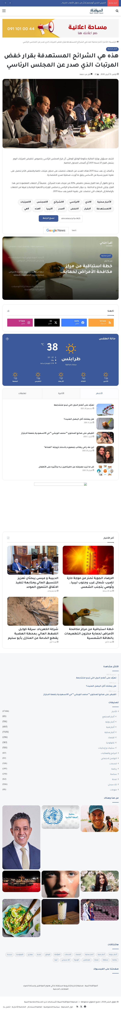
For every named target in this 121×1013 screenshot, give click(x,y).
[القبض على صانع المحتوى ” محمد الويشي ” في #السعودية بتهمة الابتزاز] (105, 438)
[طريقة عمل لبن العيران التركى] (61, 911)
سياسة (113, 774)
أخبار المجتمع (108, 717)
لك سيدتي (112, 785)
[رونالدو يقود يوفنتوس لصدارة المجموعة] (100, 909)
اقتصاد (111, 738)
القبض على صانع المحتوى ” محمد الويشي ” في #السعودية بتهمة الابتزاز (57, 433)
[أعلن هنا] (60, 29)
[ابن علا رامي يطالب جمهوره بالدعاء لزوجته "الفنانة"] (105, 454)
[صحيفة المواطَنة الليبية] (96, 11)
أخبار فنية (110, 727)
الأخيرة (61, 393)
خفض (73, 209)
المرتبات (24, 202)
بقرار (86, 209)
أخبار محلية (96, 42)
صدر (60, 209)
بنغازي (30, 955)
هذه (37, 209)
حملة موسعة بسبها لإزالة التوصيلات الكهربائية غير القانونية (85, 269)
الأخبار (105, 42)
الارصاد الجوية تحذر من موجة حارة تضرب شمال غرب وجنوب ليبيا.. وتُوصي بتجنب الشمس (90, 583)
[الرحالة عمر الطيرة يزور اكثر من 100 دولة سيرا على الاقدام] (100, 818)
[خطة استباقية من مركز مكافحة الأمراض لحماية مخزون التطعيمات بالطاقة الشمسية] (88, 611)
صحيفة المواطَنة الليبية (68, 1002)
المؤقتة (57, 955)
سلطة (105, 960)
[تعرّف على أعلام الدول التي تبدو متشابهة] (105, 410)
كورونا (76, 960)
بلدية (39, 955)
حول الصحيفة (67, 1007)
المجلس (41, 202)
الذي (87, 202)
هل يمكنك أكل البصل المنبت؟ (79, 419)
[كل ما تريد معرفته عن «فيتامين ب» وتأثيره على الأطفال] (105, 470)
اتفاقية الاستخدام (35, 1007)
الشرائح (58, 202)
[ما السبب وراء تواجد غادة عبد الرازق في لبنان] (100, 881)
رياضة (114, 769)
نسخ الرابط (48, 218)
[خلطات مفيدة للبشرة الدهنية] (61, 884)
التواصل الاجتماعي (109, 759)
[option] (60, 268)
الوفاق (47, 955)
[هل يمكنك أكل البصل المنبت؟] (105, 424)
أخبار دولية (110, 722)
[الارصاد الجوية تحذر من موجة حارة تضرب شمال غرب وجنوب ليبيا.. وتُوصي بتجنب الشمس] (88, 560)
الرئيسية (113, 42)
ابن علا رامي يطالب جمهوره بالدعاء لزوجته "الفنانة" (69, 447)
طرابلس (86, 960)
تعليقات (22, 393)
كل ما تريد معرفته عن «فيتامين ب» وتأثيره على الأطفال (66, 467)
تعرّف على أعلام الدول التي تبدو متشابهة (74, 405)
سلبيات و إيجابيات (106, 748)
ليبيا (48, 209)
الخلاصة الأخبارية (19, 1007)
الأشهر (99, 393)
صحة (114, 779)
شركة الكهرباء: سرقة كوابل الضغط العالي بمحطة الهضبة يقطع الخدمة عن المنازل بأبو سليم (33, 634)
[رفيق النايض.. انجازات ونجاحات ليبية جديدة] (21, 837)
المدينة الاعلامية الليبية (33, 1002)
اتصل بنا (6, 1007)
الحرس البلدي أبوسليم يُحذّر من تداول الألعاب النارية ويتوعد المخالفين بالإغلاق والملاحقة (68, 3)
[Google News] (56, 230)
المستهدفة (103, 209)
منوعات (113, 790)
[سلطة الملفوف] (21, 918)
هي (26, 209)
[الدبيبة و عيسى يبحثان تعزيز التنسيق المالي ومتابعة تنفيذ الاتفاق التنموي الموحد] (32, 560)
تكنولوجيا (110, 743)
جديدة (9, 955)
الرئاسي (74, 202)
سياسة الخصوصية (52, 1007)
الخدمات (113, 764)
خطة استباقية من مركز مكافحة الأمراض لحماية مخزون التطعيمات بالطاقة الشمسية (89, 634)
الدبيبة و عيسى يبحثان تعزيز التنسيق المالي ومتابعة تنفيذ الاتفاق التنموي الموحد (37, 583)
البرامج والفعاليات (109, 753)
